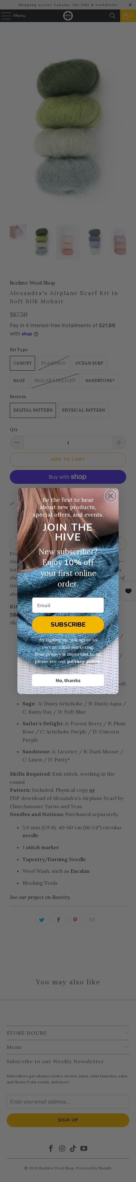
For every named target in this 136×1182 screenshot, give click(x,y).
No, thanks (68, 680)
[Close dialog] (110, 495)
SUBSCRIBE (68, 624)
